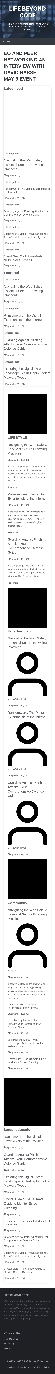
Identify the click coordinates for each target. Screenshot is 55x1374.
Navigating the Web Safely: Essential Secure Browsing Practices (23, 164)
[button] (51, 41)
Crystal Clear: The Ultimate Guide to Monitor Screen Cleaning (23, 1203)
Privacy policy (43, 1367)
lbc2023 (12, 970)
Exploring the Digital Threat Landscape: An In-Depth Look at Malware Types (27, 373)
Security (7, 1348)
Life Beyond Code (27, 12)
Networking (9, 1343)
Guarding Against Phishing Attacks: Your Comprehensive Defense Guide (25, 344)
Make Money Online (13, 1339)
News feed (10, 1367)
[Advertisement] (27, 121)
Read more (13, 487)
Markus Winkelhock (17, 699)
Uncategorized (12, 153)
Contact (31, 1367)
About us (22, 1367)
